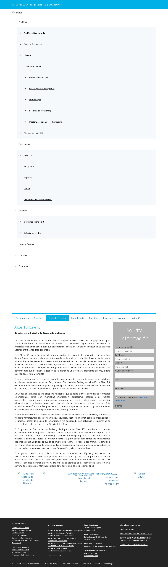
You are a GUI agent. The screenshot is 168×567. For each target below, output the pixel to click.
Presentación (22, 318)
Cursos (27, 188)
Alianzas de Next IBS (33, 133)
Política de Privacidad (20, 550)
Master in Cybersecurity (57, 548)
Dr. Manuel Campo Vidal (34, 33)
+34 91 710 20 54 (20, 4)
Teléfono (120, 355)
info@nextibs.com (38, 4)
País (118, 379)
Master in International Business (61, 535)
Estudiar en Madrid (32, 233)
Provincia (120, 388)
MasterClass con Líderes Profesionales (47, 121)
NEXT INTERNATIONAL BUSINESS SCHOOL (136, 533)
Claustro (28, 55)
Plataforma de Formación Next (38, 199)
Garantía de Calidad (32, 66)
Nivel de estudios (124, 370)
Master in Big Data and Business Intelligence (65, 530)
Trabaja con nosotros (20, 547)
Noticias (23, 255)
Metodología (35, 99)
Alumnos (23, 210)
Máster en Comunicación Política (61, 546)
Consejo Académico (33, 44)
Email (118, 362)
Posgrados (29, 166)
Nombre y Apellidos (125, 347)
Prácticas (93, 318)
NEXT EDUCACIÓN (127, 529)
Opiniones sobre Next (34, 221)
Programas (24, 144)
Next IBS (23, 21)
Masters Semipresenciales (22, 530)
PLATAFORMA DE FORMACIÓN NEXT (134, 544)
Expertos (28, 177)
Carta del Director (57, 318)
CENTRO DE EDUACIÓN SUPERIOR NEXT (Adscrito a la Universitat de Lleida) (135, 539)
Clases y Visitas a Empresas (41, 88)
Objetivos (38, 318)
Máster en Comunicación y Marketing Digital (65, 543)
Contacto (23, 266)
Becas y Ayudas (26, 244)
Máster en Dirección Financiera (60, 551)
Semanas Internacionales (22, 538)
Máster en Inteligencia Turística (60, 533)
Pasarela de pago (55, 555)
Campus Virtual (55, 4)
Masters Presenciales (20, 527)
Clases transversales (38, 77)
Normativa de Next (19, 552)
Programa (108, 318)
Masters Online (18, 533)
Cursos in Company (19, 535)
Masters (28, 155)
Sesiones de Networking (40, 110)
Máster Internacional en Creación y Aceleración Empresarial (62, 539)
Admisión (136, 318)
